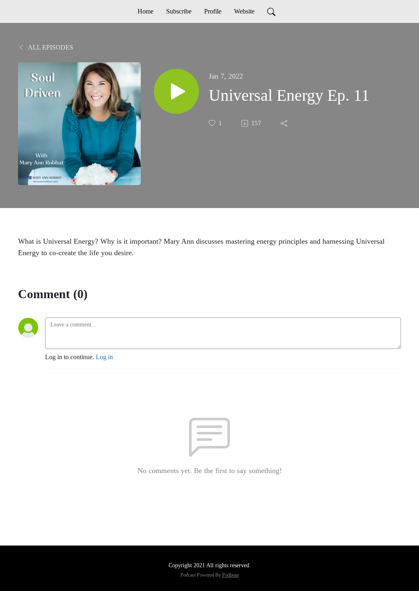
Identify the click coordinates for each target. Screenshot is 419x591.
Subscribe (178, 11)
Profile (212, 11)
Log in (104, 356)
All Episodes (50, 47)
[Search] (271, 11)
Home (145, 11)
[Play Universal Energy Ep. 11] (176, 91)
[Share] (285, 123)
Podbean (230, 575)
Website (244, 11)
